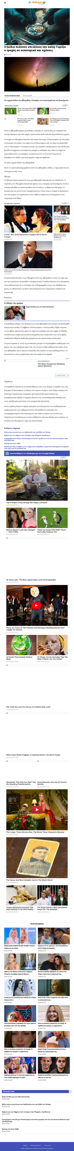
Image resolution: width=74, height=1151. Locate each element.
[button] (37, 26)
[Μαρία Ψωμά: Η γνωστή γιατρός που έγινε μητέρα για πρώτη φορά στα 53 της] (54, 1039)
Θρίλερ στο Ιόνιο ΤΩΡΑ (12, 443)
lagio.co (51, 1148)
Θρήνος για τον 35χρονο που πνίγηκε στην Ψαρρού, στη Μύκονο (27, 435)
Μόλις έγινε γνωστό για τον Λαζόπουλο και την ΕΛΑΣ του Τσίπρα (27, 432)
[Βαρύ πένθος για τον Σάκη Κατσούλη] (14, 313)
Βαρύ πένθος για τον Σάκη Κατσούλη (40, 307)
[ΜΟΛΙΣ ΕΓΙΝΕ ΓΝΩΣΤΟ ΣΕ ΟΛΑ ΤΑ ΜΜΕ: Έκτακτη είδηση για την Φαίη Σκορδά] (20, 936)
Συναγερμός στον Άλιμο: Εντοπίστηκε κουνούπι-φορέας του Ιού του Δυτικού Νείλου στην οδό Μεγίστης (36, 439)
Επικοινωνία (47, 1145)
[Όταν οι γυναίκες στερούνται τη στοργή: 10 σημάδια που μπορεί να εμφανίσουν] (54, 1013)
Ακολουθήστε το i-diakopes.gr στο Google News (32, 453)
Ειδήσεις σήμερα (12, 428)
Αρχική (25, 1145)
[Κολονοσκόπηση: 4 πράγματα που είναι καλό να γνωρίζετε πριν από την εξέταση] (20, 1013)
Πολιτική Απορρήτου (35, 1145)
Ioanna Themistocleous (12, 96)
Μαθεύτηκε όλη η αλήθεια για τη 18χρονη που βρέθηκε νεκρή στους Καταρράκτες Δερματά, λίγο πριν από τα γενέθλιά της (36, 447)
